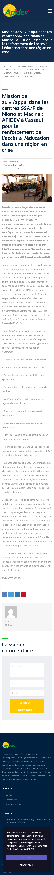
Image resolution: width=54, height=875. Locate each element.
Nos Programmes (13, 804)
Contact (9, 795)
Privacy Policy (27, 865)
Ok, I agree (27, 857)
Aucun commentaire (14, 169)
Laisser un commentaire (25, 706)
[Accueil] (16, 10)
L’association (11, 800)
